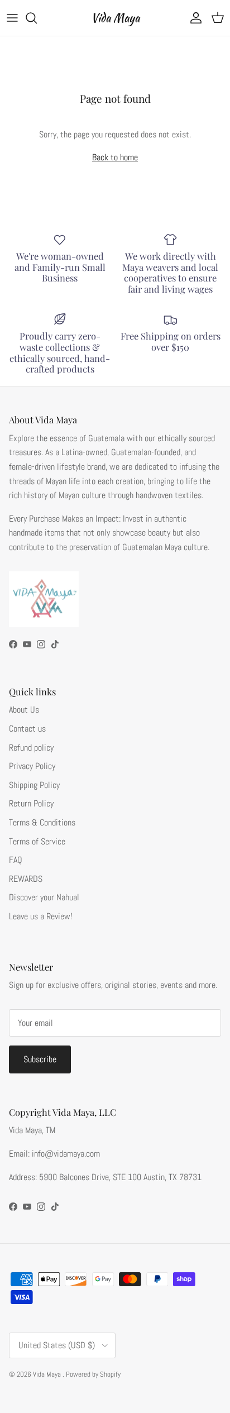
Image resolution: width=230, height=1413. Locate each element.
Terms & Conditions (42, 822)
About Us (24, 709)
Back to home (115, 157)
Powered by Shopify (93, 1374)
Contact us (27, 728)
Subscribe (39, 1059)
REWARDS (25, 879)
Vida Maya (48, 1374)
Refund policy (31, 747)
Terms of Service (37, 841)
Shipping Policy (34, 785)
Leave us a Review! (40, 916)
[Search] (37, 18)
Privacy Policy (32, 766)
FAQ (15, 860)
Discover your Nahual (44, 897)
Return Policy (31, 803)
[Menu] (12, 18)
